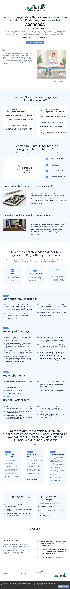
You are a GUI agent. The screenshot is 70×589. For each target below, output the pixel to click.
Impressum (57, 570)
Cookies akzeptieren (63, 586)
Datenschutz (62, 570)
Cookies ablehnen (62, 583)
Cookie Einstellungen (38, 586)
